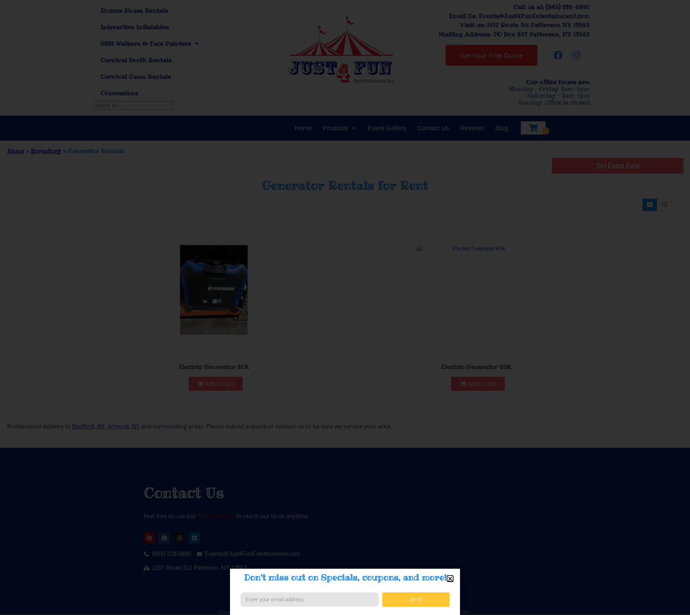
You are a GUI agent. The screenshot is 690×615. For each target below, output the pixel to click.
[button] (450, 578)
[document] (345, 307)
